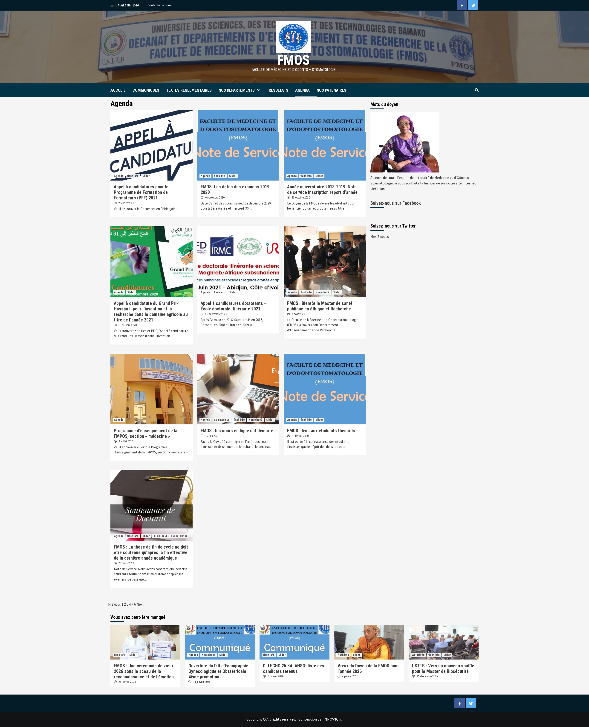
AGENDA (302, 90)
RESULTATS (278, 90)
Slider (146, 176)
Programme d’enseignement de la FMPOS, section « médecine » (145, 433)
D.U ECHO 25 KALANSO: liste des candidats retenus (293, 668)
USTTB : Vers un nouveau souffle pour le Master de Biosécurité (443, 668)
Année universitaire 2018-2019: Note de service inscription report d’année (322, 189)
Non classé (322, 292)
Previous (114, 604)
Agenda (118, 176)
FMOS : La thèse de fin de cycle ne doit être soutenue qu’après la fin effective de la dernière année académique (151, 552)
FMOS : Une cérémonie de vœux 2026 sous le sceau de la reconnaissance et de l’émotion (144, 671)
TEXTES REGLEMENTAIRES (189, 90)
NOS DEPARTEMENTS (237, 90)
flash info (133, 176)
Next (140, 604)
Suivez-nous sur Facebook (395, 203)
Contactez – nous (159, 5)
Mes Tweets (379, 236)
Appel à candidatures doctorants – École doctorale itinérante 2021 (234, 306)
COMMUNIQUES (146, 90)
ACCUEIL (118, 90)
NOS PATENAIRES (331, 90)
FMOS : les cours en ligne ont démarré (237, 430)
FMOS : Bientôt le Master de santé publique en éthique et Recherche (319, 306)
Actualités (418, 655)
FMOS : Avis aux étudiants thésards (321, 430)
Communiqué (222, 419)
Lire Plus (377, 188)
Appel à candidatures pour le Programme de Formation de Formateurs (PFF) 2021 (141, 192)
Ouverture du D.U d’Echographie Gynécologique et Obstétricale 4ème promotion (218, 671)
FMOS (293, 60)
